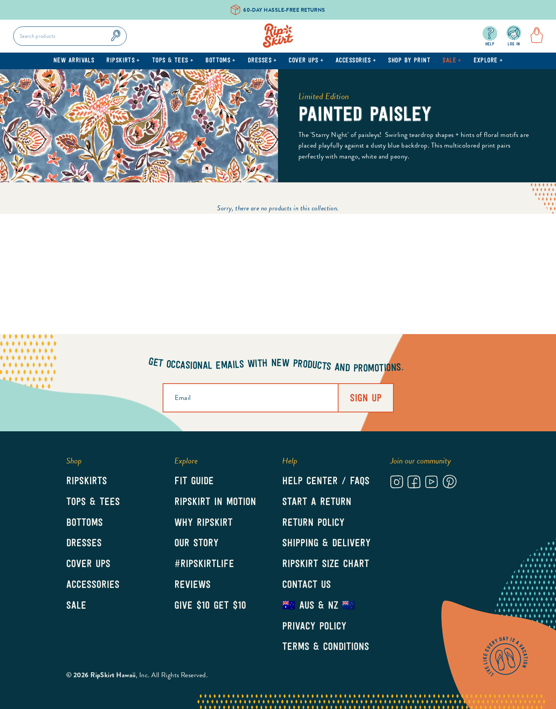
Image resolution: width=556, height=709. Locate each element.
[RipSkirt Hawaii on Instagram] (396, 483)
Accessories (355, 61)
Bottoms (220, 61)
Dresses (262, 61)
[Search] (115, 36)
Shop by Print (409, 61)
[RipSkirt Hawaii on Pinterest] (450, 483)
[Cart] (534, 36)
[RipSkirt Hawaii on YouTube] (431, 483)
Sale (452, 61)
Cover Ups (306, 61)
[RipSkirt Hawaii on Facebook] (414, 483)
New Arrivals (73, 61)
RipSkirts (123, 61)
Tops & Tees (172, 61)
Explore (488, 61)
